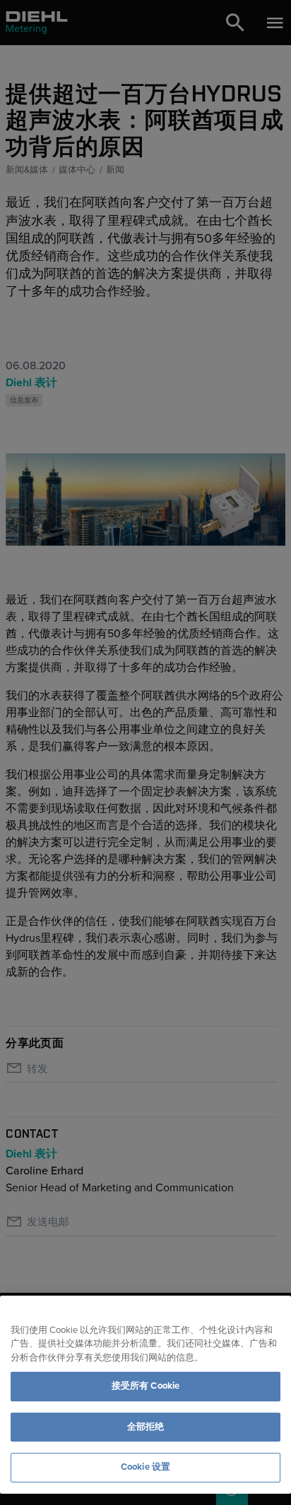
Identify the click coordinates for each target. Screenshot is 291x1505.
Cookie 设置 (145, 1467)
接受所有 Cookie (145, 1386)
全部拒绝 (146, 1426)
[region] (145, 1395)
